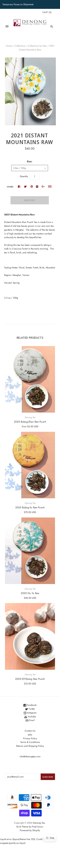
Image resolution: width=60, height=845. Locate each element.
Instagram (31, 712)
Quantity (24, 176)
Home (9, 45)
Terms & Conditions (30, 742)
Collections (19, 45)
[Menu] (7, 26)
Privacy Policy (30, 738)
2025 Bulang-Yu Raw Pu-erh (30, 507)
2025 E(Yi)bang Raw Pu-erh (30, 679)
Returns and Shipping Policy (30, 746)
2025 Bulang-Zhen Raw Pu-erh (30, 422)
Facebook (31, 705)
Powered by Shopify (30, 830)
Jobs (30, 734)
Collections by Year (37, 45)
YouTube (31, 716)
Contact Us (30, 730)
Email (31, 720)
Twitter (31, 708)
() (47, 12)
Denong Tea (30, 417)
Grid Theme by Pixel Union (29, 826)
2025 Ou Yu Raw (30, 593)
